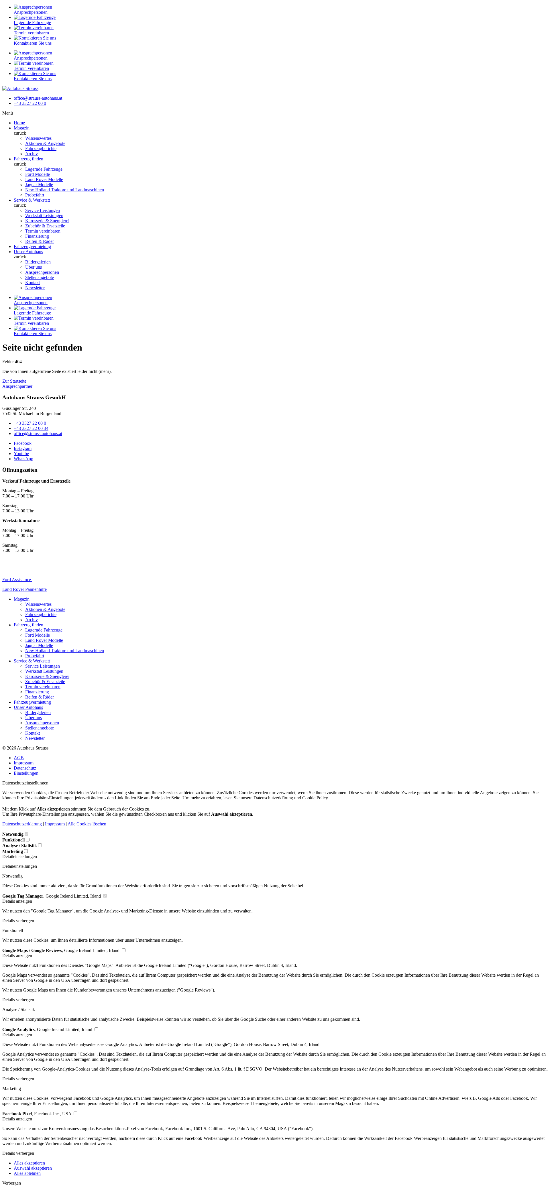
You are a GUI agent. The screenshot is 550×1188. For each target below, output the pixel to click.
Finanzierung (37, 236)
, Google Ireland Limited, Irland (52, 896)
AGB (19, 757)
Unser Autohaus (28, 251)
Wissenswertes (38, 138)
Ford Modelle (37, 174)
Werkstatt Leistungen (44, 215)
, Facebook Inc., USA (37, 1113)
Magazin (22, 127)
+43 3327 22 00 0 (30, 103)
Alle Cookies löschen (87, 823)
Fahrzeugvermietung (32, 246)
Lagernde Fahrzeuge (43, 169)
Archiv (31, 153)
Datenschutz (25, 768)
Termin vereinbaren (42, 231)
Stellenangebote (39, 277)
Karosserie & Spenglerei (47, 220)
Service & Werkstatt (32, 200)
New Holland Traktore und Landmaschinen (64, 189)
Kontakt (32, 282)
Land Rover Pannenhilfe (24, 589)
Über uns (33, 267)
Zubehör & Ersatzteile (45, 225)
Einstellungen (26, 773)
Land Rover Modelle (44, 179)
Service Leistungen (42, 210)
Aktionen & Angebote (45, 143)
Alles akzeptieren (29, 1163)
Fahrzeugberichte (40, 148)
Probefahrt (34, 194)
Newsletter (35, 287)
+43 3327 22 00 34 (31, 428)
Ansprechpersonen (42, 272)
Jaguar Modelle (39, 184)
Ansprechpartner (17, 386)
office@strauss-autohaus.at (38, 98)
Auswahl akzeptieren (33, 1168)
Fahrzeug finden (28, 158)
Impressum (24, 762)
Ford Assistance (17, 579)
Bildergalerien (38, 261)
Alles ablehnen (27, 1173)
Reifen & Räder (39, 241)
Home (19, 122)
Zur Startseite (14, 381)
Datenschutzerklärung (22, 823)
